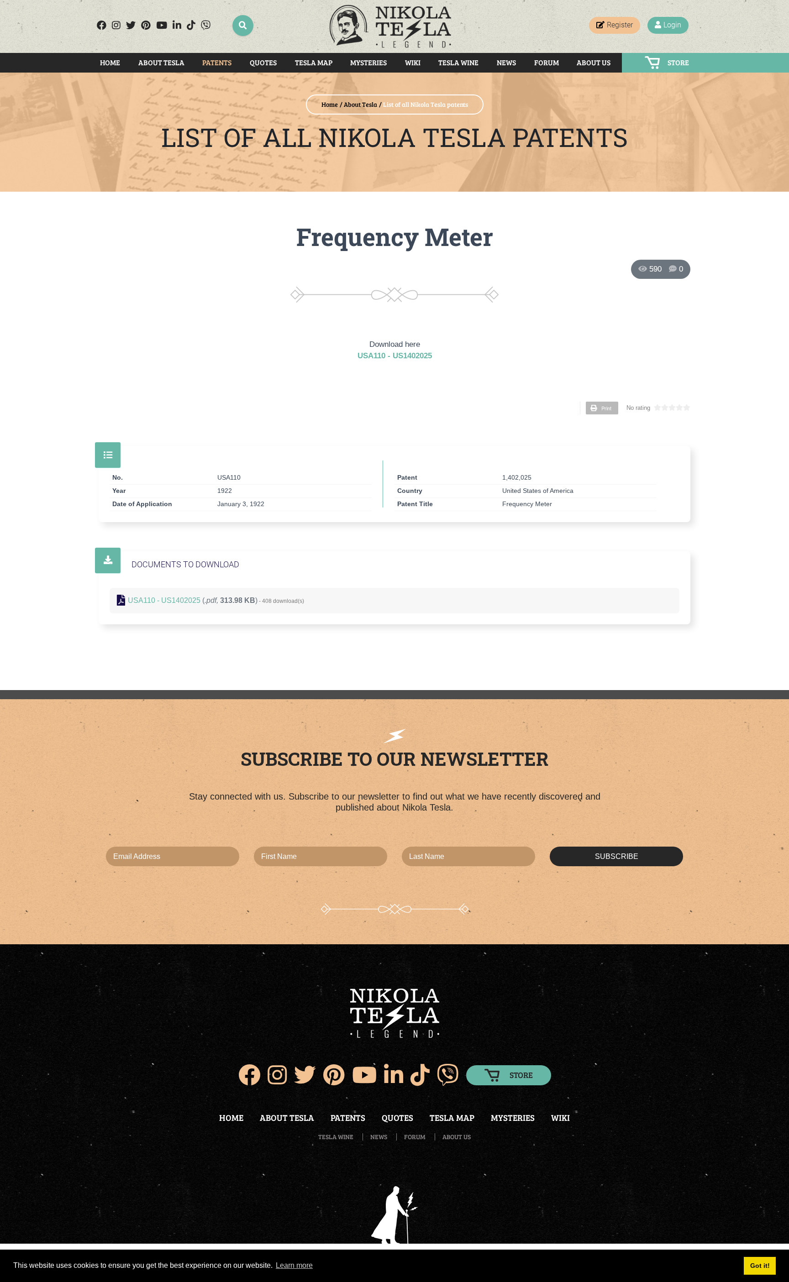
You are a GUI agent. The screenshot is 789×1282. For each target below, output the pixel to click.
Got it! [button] (760, 1265)
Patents (216, 62)
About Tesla (161, 62)
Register (620, 25)
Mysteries (368, 62)
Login (672, 25)
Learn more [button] (294, 1265)
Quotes (263, 62)
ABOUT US (456, 1136)
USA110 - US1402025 (395, 355)
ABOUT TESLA (287, 1117)
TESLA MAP (452, 1117)
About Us (593, 62)
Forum (546, 62)
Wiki (413, 62)
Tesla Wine (458, 62)
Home (110, 62)
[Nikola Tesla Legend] (390, 26)
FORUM (415, 1136)
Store (678, 62)
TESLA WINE (335, 1136)
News (506, 62)
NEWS (378, 1136)
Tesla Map (313, 62)
